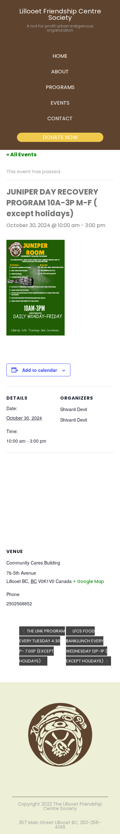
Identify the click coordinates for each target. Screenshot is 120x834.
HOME (60, 56)
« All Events (21, 154)
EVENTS (60, 103)
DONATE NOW (60, 137)
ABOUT (60, 71)
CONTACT (60, 118)
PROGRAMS (60, 87)
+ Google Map (88, 581)
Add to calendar (39, 370)
